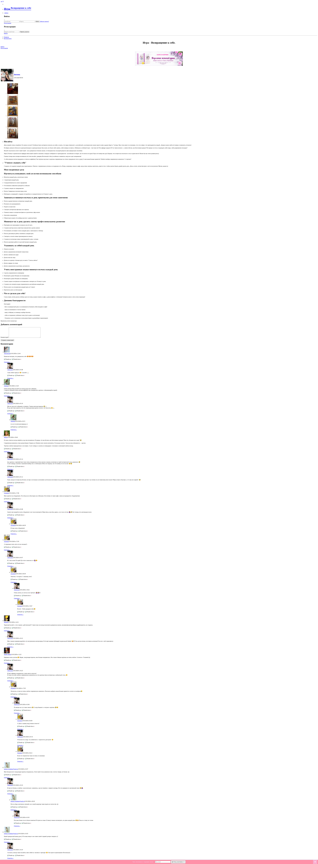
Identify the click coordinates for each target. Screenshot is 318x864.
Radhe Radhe (7, 654)
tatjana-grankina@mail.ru (11, 769)
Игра (17, 8)
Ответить (7, 362)
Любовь (6, 386)
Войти (6, 13)
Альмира (6, 493)
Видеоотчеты (8, 38)
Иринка (6, 622)
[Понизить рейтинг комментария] (16, 359)
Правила (6, 37)
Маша (5, 437)
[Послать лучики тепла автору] (7, 359)
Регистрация (7, 23)
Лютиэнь (17, 74)
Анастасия (7, 353)
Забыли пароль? (44, 21)
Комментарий (4, 337)
